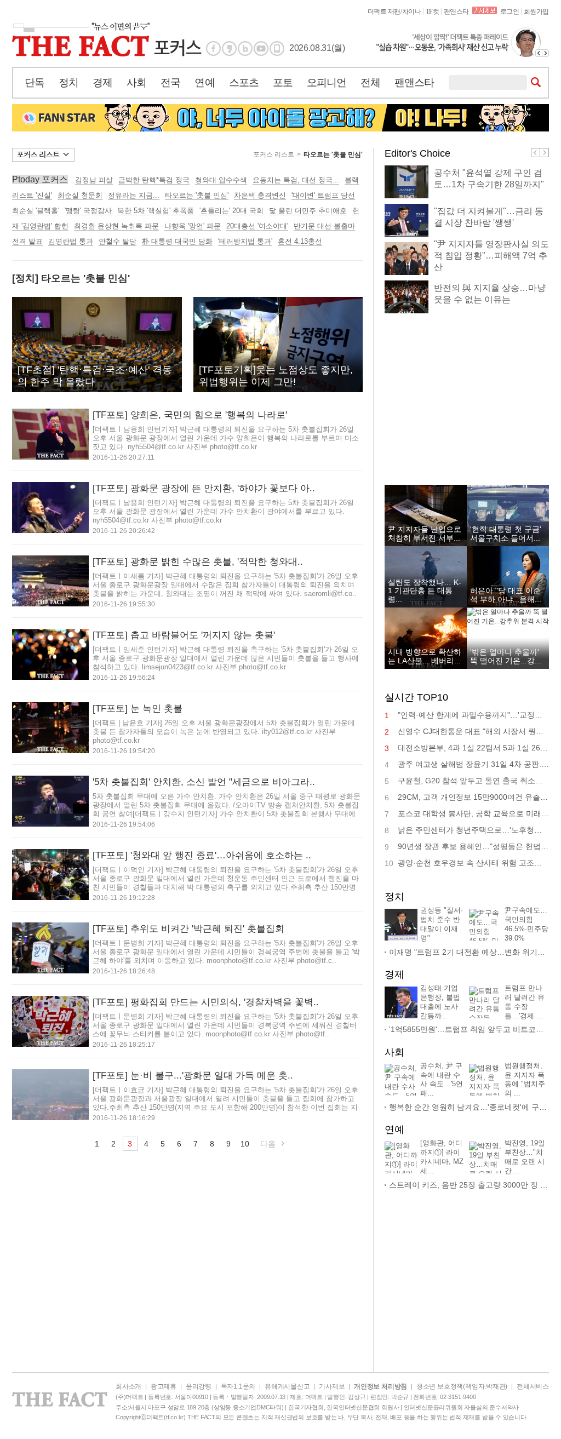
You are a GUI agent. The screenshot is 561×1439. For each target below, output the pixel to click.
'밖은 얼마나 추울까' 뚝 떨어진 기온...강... (505, 655)
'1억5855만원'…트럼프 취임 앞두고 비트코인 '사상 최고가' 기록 (469, 1029)
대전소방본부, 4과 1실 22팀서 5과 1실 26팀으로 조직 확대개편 (473, 747)
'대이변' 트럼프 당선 (323, 195)
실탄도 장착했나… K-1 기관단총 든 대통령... (424, 591)
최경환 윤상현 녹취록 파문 (116, 226)
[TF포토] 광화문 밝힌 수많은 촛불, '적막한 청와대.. (198, 562)
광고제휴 (163, 1386)
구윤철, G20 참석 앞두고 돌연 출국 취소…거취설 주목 (473, 780)
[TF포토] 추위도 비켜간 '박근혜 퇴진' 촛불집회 (188, 929)
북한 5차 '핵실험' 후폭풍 (155, 211)
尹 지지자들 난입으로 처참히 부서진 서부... (424, 533)
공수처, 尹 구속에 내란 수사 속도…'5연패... (441, 1080)
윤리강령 (198, 1386)
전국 (170, 82)
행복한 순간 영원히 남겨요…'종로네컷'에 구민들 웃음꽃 (469, 1107)
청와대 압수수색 (221, 180)
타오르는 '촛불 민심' (333, 154)
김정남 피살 (94, 180)
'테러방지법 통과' (245, 241)
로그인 (509, 11)
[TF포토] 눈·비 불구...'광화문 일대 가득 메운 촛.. (193, 1075)
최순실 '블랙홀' (35, 211)
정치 (68, 82)
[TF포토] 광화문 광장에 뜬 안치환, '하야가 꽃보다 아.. (204, 488)
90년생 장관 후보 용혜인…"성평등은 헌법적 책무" (473, 846)
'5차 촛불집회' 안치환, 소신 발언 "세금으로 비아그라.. (204, 782)
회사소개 (128, 1386)
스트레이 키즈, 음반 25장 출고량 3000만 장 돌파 (469, 1184)
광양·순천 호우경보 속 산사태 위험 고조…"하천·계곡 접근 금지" (473, 862)
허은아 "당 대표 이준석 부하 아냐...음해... (505, 594)
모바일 (277, 48)
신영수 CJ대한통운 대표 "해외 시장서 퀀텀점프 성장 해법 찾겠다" (473, 731)
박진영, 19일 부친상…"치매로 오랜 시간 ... (525, 1157)
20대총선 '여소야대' (257, 226)
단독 (34, 82)
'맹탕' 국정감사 (88, 211)
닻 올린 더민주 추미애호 (308, 211)
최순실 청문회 (80, 195)
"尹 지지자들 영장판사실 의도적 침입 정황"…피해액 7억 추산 (491, 255)
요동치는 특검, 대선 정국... (296, 180)
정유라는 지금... (133, 195)
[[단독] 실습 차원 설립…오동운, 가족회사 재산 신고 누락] (462, 42)
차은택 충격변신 (260, 195)
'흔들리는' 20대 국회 (231, 211)
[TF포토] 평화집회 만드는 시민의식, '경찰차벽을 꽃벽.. (206, 1002)
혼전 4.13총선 (300, 241)
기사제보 (332, 1386)
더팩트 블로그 (245, 48)
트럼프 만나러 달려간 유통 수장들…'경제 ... (525, 1002)
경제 (102, 82)
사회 (136, 82)
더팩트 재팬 (384, 11)
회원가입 (536, 11)
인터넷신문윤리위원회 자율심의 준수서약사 (461, 1407)
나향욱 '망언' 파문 (192, 226)
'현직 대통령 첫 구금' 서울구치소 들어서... (505, 533)
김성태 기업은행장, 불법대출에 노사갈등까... (440, 1002)
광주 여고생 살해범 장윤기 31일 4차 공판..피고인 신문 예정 (473, 764)
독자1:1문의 (238, 1386)
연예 (204, 82)
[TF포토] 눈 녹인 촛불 (137, 708)
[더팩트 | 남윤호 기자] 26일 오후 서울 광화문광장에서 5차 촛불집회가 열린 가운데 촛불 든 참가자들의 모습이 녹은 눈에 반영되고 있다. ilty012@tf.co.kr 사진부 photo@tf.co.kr (224, 731)
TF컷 (432, 11)
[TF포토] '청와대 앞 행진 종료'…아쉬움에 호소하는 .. (202, 855)
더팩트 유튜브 (261, 48)
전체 (370, 82)
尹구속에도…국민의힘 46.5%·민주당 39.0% (526, 924)
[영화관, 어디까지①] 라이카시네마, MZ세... (441, 1157)
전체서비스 (533, 1386)
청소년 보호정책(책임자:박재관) (461, 1386)
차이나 (411, 11)
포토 (283, 82)
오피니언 (326, 82)
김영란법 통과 (70, 241)
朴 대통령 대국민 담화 (177, 241)
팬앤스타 (456, 11)
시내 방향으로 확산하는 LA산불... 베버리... (424, 655)
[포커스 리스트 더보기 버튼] (43, 155)
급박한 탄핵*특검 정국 (154, 180)
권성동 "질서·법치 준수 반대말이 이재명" (441, 924)
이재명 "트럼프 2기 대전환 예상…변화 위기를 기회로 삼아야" (469, 952)
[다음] (545, 53)
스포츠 (244, 82)
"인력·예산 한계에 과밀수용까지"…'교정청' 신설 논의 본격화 (473, 714)
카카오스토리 (229, 48)
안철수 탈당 (117, 241)
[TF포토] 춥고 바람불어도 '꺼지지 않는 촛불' (184, 635)
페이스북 (213, 48)
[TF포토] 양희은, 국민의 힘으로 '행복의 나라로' (190, 415)
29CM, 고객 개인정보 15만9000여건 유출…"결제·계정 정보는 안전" (473, 797)
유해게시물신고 (287, 1386)
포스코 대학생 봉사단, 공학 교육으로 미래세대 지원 (473, 813)
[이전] (538, 53)
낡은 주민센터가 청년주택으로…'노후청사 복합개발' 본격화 (473, 829)
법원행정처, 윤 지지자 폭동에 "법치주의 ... (525, 1080)
